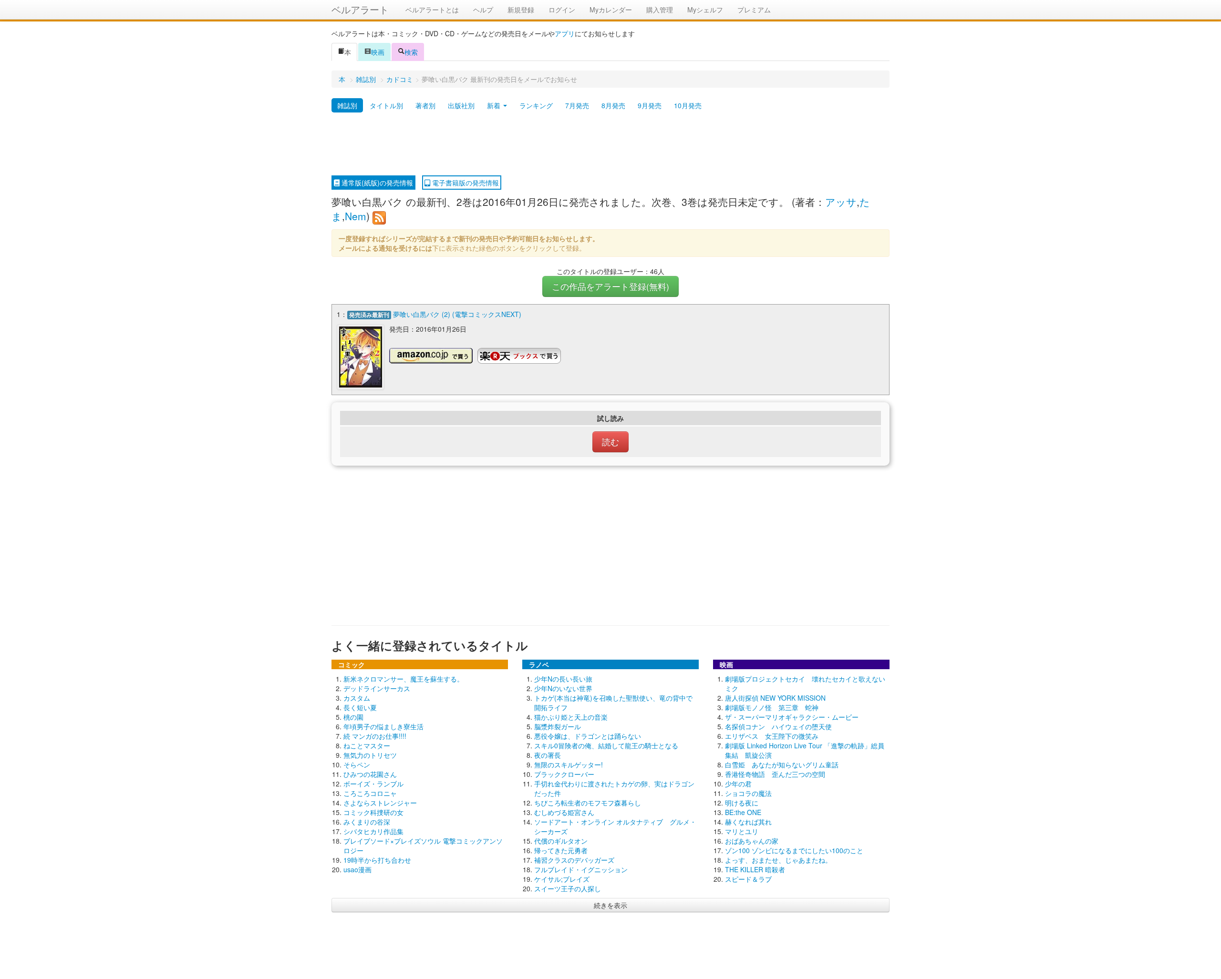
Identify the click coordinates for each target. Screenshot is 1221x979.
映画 (377, 52)
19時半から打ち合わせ (377, 860)
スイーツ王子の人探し (567, 888)
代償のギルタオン (561, 841)
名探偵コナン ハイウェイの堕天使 (778, 726)
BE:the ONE (743, 812)
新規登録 (520, 9)
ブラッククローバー (564, 774)
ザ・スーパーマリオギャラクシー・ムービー (792, 717)
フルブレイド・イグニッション (581, 869)
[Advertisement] (610, 144)
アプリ (565, 33)
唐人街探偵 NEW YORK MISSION (775, 698)
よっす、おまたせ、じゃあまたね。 (778, 860)
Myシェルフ (705, 9)
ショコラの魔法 (748, 793)
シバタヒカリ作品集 (373, 831)
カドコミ (399, 79)
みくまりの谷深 (366, 821)
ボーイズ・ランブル (373, 783)
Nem (355, 216)
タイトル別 (386, 105)
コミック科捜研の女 (373, 812)
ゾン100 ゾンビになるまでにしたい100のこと (794, 850)
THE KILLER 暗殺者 (755, 869)
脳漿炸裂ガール (557, 726)
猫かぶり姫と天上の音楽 (571, 717)
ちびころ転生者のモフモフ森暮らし (587, 802)
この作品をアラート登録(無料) (610, 286)
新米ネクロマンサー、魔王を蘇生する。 (403, 678)
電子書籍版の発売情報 (464, 182)
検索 (411, 52)
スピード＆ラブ (748, 879)
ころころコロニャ (370, 793)
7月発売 (577, 105)
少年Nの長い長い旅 (563, 678)
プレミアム (754, 9)
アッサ (841, 201)
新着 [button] (494, 105)
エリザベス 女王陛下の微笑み (771, 736)
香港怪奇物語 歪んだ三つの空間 (775, 774)
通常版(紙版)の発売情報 (376, 182)
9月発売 (650, 105)
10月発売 (688, 105)
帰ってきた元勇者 (561, 850)
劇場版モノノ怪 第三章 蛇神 (771, 707)
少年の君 (738, 783)
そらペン (356, 764)
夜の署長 (547, 755)
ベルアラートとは (432, 9)
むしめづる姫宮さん (564, 812)
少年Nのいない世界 (563, 688)
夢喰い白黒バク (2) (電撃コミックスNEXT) (457, 314)
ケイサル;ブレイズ (562, 879)
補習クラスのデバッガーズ (574, 860)
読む (610, 442)
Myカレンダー (611, 9)
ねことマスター (366, 745)
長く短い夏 (360, 707)
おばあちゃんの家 (751, 841)
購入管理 (659, 9)
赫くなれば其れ (748, 821)
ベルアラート (360, 9)
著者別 (425, 105)
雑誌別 (366, 79)
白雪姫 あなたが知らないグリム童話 (781, 764)
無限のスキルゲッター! (568, 764)
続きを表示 (610, 905)
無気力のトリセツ (370, 755)
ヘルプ (483, 9)
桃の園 (353, 717)
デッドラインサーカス (376, 688)
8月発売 (613, 105)
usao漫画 (357, 869)
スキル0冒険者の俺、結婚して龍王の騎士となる (606, 745)
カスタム (356, 698)
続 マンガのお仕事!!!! (374, 736)
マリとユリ (741, 831)
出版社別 (461, 105)
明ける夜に (741, 802)
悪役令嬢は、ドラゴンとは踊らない (587, 736)
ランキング (536, 105)
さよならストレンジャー (380, 802)
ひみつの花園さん (370, 774)
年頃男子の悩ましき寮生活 (383, 726)
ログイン (561, 9)
